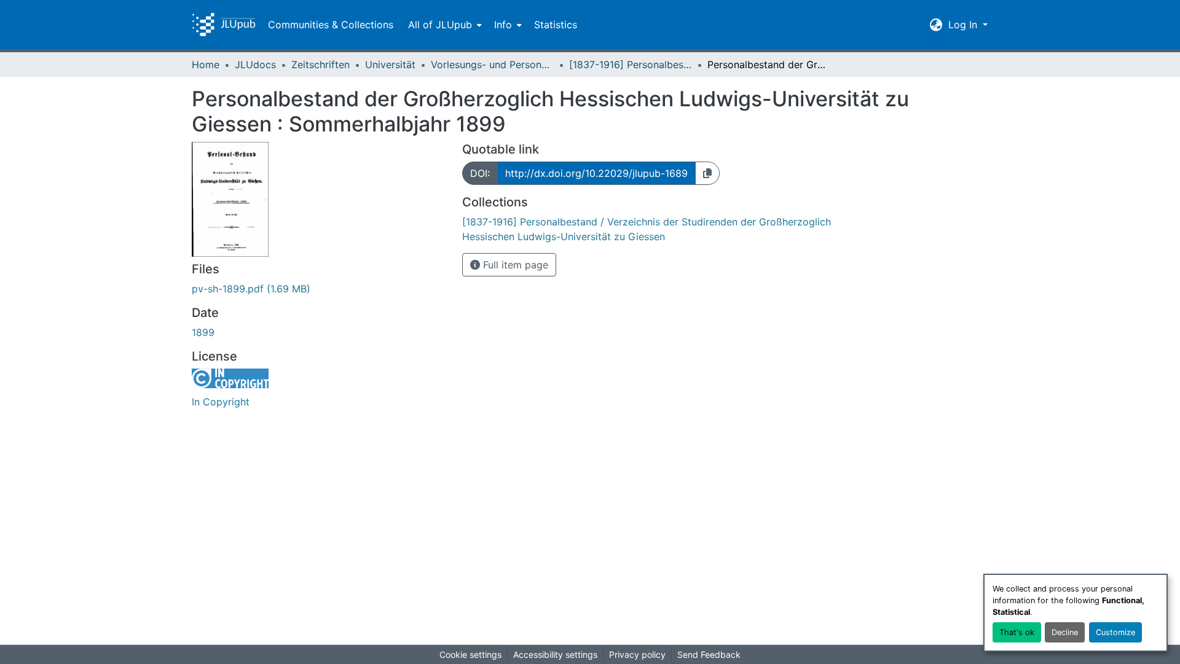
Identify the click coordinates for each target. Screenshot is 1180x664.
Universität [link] (390, 64)
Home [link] (205, 64)
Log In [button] (964, 24)
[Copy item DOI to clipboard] (707, 173)
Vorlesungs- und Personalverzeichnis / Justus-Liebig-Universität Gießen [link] (492, 64)
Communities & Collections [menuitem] (330, 24)
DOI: (480, 173)
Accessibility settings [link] (555, 654)
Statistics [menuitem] (555, 24)
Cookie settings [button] (470, 654)
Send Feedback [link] (709, 654)
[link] (319, 288)
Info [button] (503, 24)
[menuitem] (444, 24)
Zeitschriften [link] (320, 64)
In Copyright (221, 402)
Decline (1065, 632)
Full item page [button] (514, 265)
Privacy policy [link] (637, 654)
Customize (1115, 632)
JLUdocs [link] (255, 64)
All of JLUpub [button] (440, 24)
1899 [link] (203, 332)
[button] (224, 24)
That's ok (1016, 632)
